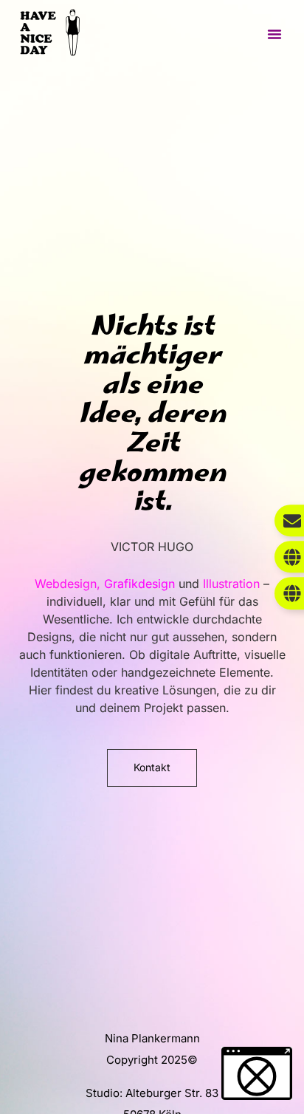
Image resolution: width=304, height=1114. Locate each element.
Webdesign (66, 583)
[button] (274, 34)
